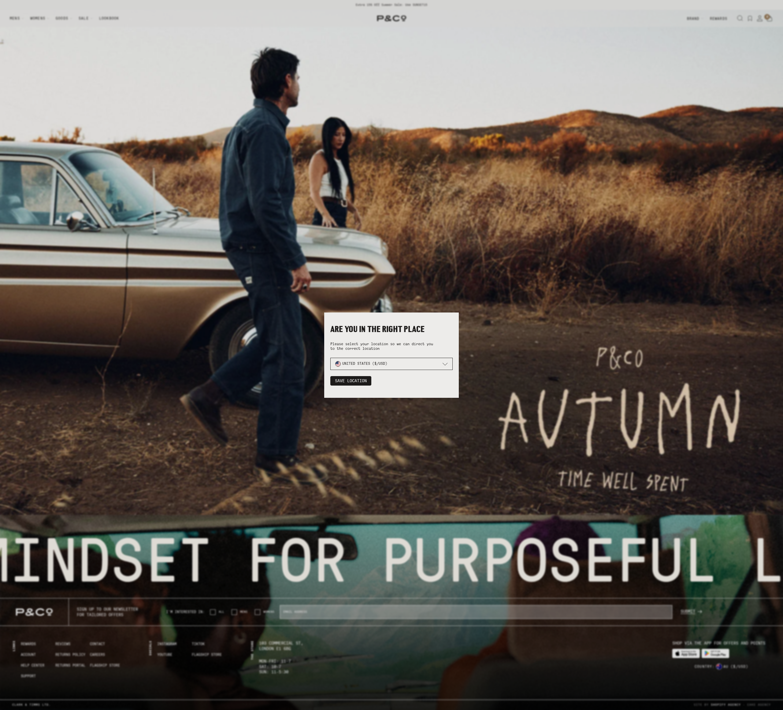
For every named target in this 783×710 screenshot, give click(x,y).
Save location (351, 381)
